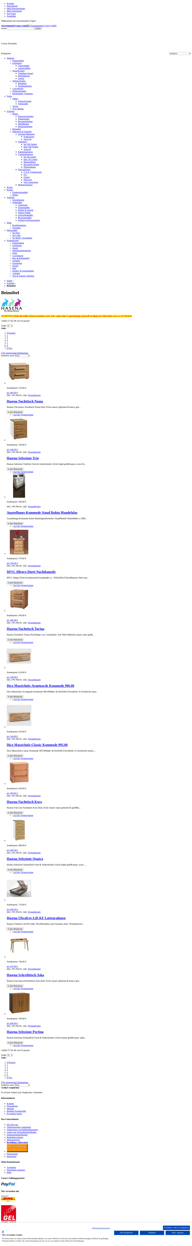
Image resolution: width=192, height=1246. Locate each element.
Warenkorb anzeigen (16, 1170)
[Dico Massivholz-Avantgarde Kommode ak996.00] (19, 667)
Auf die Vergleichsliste (23, 415)
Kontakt (10, 3)
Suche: (4, 28)
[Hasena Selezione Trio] (19, 440)
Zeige (3, 325)
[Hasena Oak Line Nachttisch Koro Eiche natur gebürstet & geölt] (19, 783)
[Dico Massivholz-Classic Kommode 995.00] (19, 727)
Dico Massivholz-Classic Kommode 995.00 (37, 745)
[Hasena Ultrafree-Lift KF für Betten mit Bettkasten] (19, 900)
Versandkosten (34, 395)
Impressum (11, 1156)
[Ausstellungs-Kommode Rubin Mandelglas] (19, 497)
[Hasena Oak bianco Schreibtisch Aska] (19, 957)
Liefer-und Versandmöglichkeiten (21, 1132)
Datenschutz (12, 1154)
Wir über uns (12, 1124)
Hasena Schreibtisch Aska (25, 975)
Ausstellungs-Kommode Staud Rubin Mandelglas (42, 512)
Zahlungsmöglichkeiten (17, 1135)
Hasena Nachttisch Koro (24, 802)
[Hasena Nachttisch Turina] (19, 610)
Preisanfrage (12, 6)
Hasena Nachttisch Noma (25, 401)
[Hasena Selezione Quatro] (19, 840)
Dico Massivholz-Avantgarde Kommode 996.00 (40, 686)
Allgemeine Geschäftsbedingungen (22, 1130)
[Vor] (9, 348)
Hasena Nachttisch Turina (25, 629)
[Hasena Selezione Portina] (19, 1014)
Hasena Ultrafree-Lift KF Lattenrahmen (36, 918)
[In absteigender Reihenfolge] (14, 353)
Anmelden (11, 1167)
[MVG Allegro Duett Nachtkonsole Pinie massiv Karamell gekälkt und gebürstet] (19, 553)
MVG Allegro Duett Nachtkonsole (31, 572)
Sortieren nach (7, 355)
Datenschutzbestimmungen (101, 1228)
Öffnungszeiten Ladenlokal (19, 1127)
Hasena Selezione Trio (23, 458)
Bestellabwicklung (15, 1137)
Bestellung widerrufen (17, 1142)
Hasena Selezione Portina (25, 1032)
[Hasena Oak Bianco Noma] (19, 383)
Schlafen (10, 283)
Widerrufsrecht (13, 1140)
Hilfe (9, 1172)
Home (9, 281)
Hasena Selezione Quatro (25, 859)
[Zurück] (11, 333)
